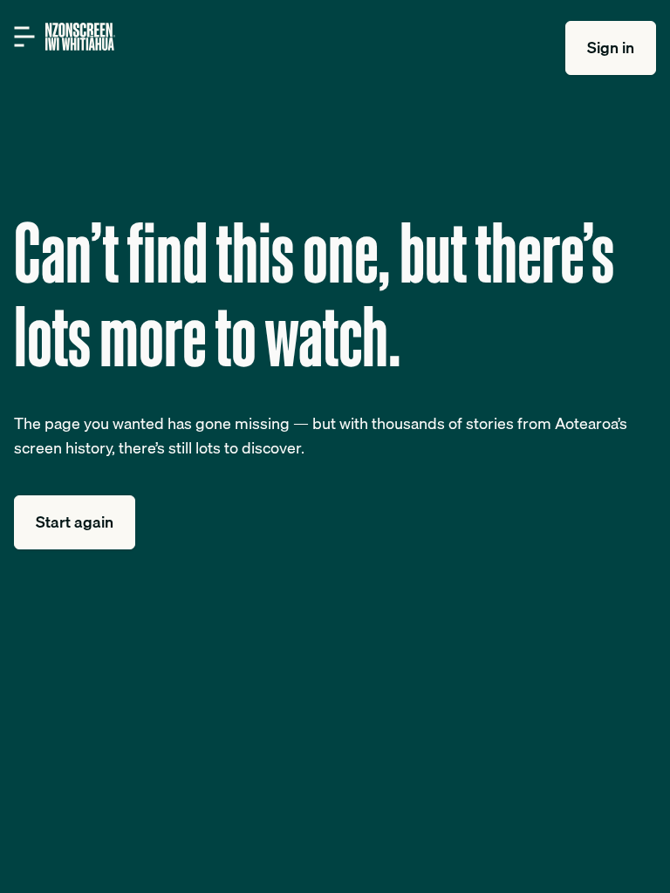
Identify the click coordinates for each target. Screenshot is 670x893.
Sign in (610, 47)
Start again (74, 522)
